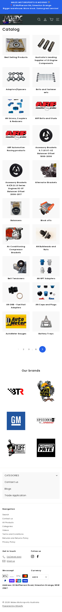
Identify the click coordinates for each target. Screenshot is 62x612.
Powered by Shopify (12, 606)
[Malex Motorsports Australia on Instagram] (32, 556)
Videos (5, 530)
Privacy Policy (8, 542)
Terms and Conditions (13, 534)
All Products (8, 522)
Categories (7, 526)
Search (5, 514)
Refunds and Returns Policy (15, 538)
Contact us (7, 518)
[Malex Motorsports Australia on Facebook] (37, 556)
